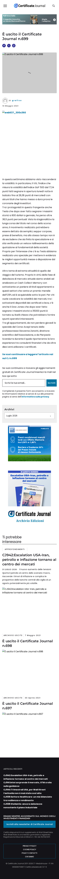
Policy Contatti (29, 853)
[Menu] (5, 5)
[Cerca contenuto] (54, 6)
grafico (17, 100)
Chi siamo (29, 856)
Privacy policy (29, 846)
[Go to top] (52, 869)
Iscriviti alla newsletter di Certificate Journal (29, 824)
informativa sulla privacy (35, 396)
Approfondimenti (15, 549)
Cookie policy (29, 849)
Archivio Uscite (13, 635)
